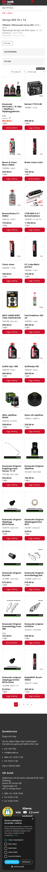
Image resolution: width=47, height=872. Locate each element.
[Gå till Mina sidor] (35, 3)
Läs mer (15, 835)
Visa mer (7, 43)
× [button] (32, 819)
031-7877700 (10, 748)
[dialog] (18, 843)
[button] (18, 867)
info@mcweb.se (11, 752)
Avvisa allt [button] (26, 862)
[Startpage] (13, 3)
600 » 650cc (7, 13)
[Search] (45, 8)
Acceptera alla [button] (12, 862)
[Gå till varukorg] (31, 3)
